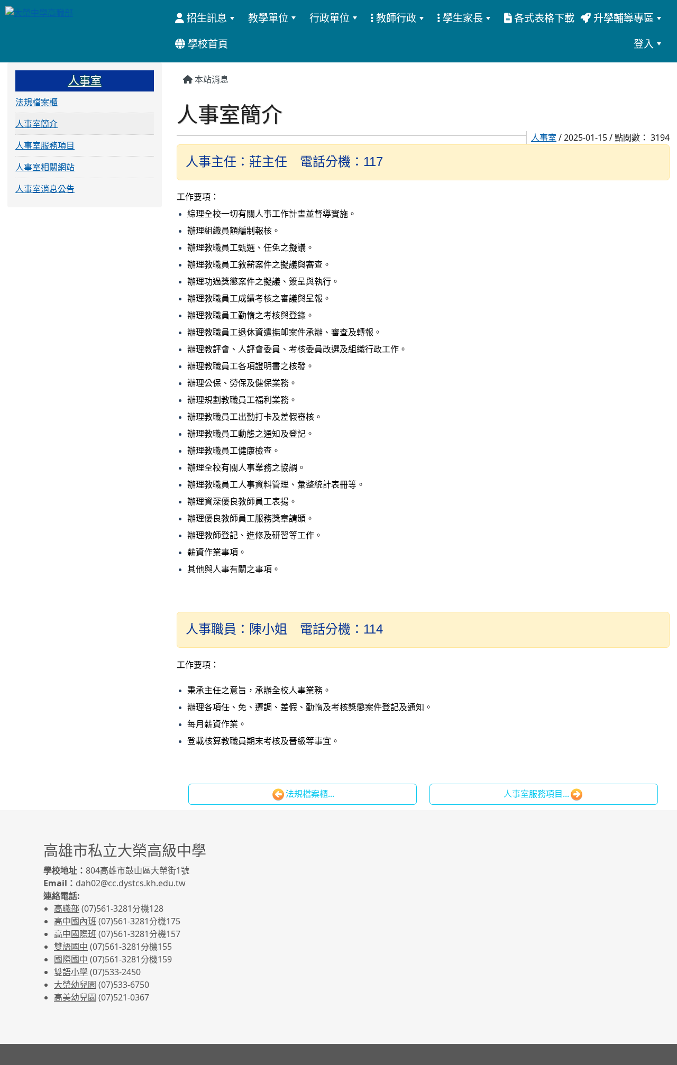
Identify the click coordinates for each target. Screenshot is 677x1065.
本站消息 (210, 79)
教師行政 (394, 18)
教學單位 (268, 18)
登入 (644, 43)
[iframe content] (489, 905)
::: (236, 43)
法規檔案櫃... (310, 794)
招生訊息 (205, 18)
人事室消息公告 (45, 189)
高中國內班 (75, 921)
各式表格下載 (542, 18)
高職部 (66, 908)
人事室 (543, 137)
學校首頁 (206, 43)
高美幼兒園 (75, 997)
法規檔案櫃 (36, 102)
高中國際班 (75, 934)
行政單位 (329, 18)
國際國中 (71, 959)
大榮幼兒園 (75, 984)
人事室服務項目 (45, 145)
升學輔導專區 (622, 18)
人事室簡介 (36, 124)
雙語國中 (71, 946)
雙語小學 (71, 972)
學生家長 (461, 18)
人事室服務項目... (536, 794)
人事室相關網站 (45, 167)
